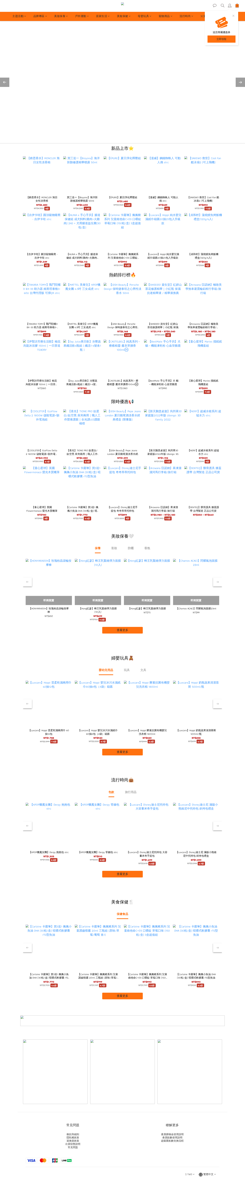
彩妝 (114, 548)
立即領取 (221, 39)
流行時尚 (185, 16)
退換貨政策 (73, 1141)
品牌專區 (38, 16)
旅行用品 (130, 792)
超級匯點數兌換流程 (172, 1141)
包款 (111, 792)
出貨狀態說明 (72, 1144)
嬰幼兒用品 (106, 670)
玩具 (127, 670)
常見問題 (73, 1147)
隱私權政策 (73, 1137)
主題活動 (17, 16)
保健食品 (122, 914)
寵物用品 (164, 16)
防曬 (131, 548)
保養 (98, 548)
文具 (143, 670)
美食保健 (122, 16)
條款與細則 (73, 1134)
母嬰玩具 (143, 16)
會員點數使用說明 (172, 1137)
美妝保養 (59, 16)
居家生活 (101, 16)
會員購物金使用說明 (172, 1134)
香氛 (147, 548)
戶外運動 (80, 16)
